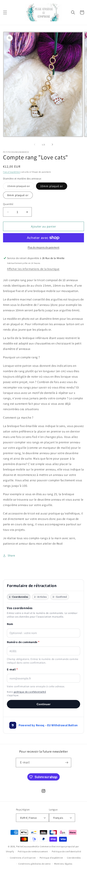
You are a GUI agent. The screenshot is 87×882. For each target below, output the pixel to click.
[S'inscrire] (66, 762)
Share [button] (11, 555)
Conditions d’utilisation (23, 857)
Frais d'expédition (11, 172)
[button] (5, 12)
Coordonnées (74, 857)
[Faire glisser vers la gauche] (34, 144)
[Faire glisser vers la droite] (52, 144)
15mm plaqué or (20, 187)
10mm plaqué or (51, 186)
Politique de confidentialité (66, 851)
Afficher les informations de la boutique (33, 269)
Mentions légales (63, 863)
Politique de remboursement (33, 851)
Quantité (8, 204)
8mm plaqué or (18, 195)
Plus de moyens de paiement (43, 247)
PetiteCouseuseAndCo (27, 846)
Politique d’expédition (51, 857)
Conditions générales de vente (34, 863)
